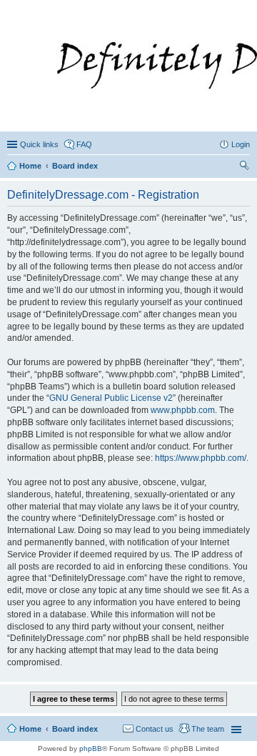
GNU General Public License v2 (111, 398)
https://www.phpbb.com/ (200, 458)
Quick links (39, 144)
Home (30, 729)
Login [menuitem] (240, 144)
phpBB (90, 748)
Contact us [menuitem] (154, 729)
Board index (75, 729)
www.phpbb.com (183, 410)
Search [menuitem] (244, 167)
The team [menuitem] (207, 729)
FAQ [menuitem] (84, 144)
